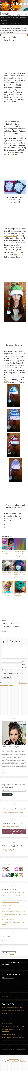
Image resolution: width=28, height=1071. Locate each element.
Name (23, 661)
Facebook (7, 80)
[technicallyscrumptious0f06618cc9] (4, 869)
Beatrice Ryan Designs (10, 746)
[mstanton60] (21, 869)
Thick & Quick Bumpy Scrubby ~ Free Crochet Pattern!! (13, 911)
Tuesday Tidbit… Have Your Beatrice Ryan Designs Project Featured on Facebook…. (19, 554)
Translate (12, 954)
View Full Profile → (6, 772)
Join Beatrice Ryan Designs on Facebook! (13, 963)
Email (23, 664)
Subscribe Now (7, 794)
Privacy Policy (5, 996)
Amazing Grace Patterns (12, 17)
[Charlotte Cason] (8, 875)
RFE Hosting (23, 1061)
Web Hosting (15, 1061)
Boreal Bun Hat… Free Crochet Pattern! (7, 594)
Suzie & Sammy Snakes (7, 908)
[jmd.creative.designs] (21, 875)
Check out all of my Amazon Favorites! (10, 826)
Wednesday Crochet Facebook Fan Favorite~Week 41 (6, 553)
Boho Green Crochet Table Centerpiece (10, 902)
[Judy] (8, 869)
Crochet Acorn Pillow (6, 905)
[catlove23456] (16, 869)
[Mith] (16, 875)
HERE (11, 152)
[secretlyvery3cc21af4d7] (4, 875)
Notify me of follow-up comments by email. (14, 670)
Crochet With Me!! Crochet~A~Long (10, 23)
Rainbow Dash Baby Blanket (8, 898)
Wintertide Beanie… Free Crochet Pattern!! (20, 594)
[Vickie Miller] (12, 875)
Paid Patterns (4, 20)
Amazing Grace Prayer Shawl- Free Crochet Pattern (13, 892)
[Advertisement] (14, 58)
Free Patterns (23, 17)
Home (2, 17)
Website (24, 668)
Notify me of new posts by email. (11, 673)
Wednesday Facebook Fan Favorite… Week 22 (7, 573)
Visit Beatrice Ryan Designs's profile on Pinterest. (12, 812)
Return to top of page (14, 1059)
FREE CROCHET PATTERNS (8, 919)
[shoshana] (12, 869)
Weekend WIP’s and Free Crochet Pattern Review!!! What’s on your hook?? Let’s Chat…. (20, 575)
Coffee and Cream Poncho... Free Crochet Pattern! (12, 895)
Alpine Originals (10, 235)
